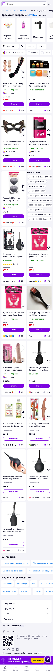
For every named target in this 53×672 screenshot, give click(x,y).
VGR (33, 583)
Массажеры (38, 37)
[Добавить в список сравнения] (23, 72)
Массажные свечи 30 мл (13, 571)
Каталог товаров (8, 10)
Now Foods (7, 583)
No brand (25, 591)
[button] (13, 104)
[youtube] (3, 649)
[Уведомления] (49, 4)
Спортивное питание (8, 37)
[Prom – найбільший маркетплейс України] (4, 4)
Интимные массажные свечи (15, 563)
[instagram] (12, 649)
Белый (47, 52)
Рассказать (38, 660)
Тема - (12, 626)
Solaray (38, 591)
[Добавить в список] (23, 77)
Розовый (34, 52)
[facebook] (8, 649)
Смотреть (13, 438)
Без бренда (22, 583)
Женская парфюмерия (23, 37)
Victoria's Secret (9, 591)
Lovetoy (22, 10)
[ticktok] (17, 649)
